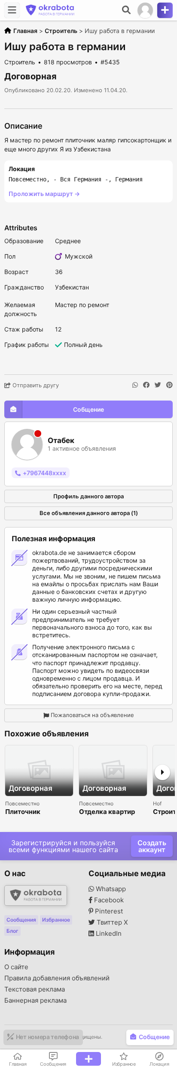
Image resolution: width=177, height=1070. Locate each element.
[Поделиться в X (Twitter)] (158, 385)
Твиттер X (111, 922)
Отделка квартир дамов (107, 812)
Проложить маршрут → (44, 193)
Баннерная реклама (35, 1000)
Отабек (61, 441)
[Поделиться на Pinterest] (169, 385)
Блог (12, 931)
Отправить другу (35, 385)
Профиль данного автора (88, 496)
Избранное (56, 919)
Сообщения (21, 919)
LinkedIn (108, 933)
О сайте (16, 967)
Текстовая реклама (34, 989)
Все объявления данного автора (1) (89, 512)
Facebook (108, 900)
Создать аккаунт (151, 846)
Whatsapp (110, 889)
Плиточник (22, 812)
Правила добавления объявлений (57, 978)
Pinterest (108, 911)
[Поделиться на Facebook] (146, 385)
